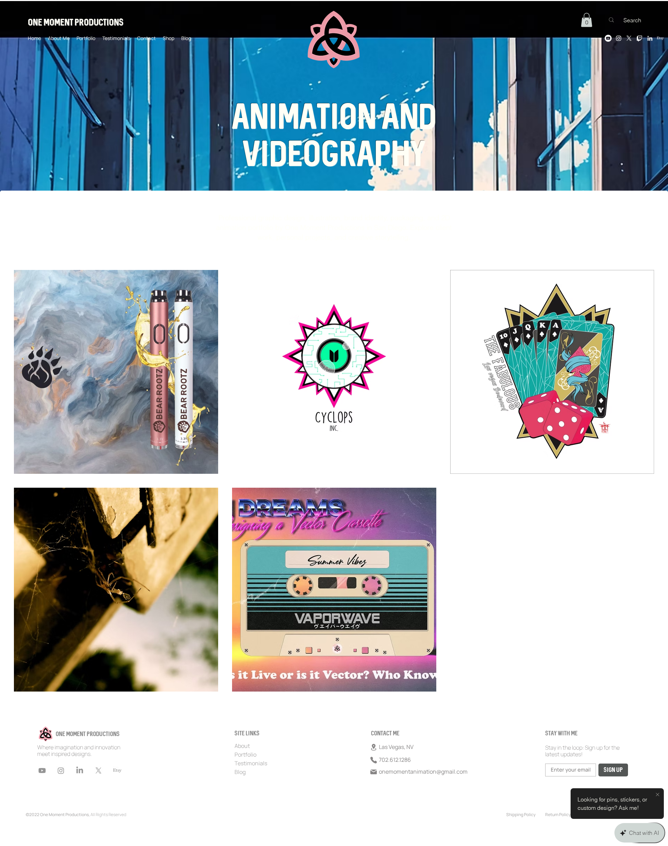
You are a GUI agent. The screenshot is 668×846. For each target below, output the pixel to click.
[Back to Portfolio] (15, 209)
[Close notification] (657, 795)
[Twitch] (639, 38)
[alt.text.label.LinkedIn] (649, 38)
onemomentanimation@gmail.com (423, 771)
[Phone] (373, 760)
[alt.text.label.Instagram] (618, 38)
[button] (587, 20)
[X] (629, 38)
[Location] (373, 747)
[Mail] (373, 771)
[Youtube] (608, 38)
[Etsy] (660, 38)
